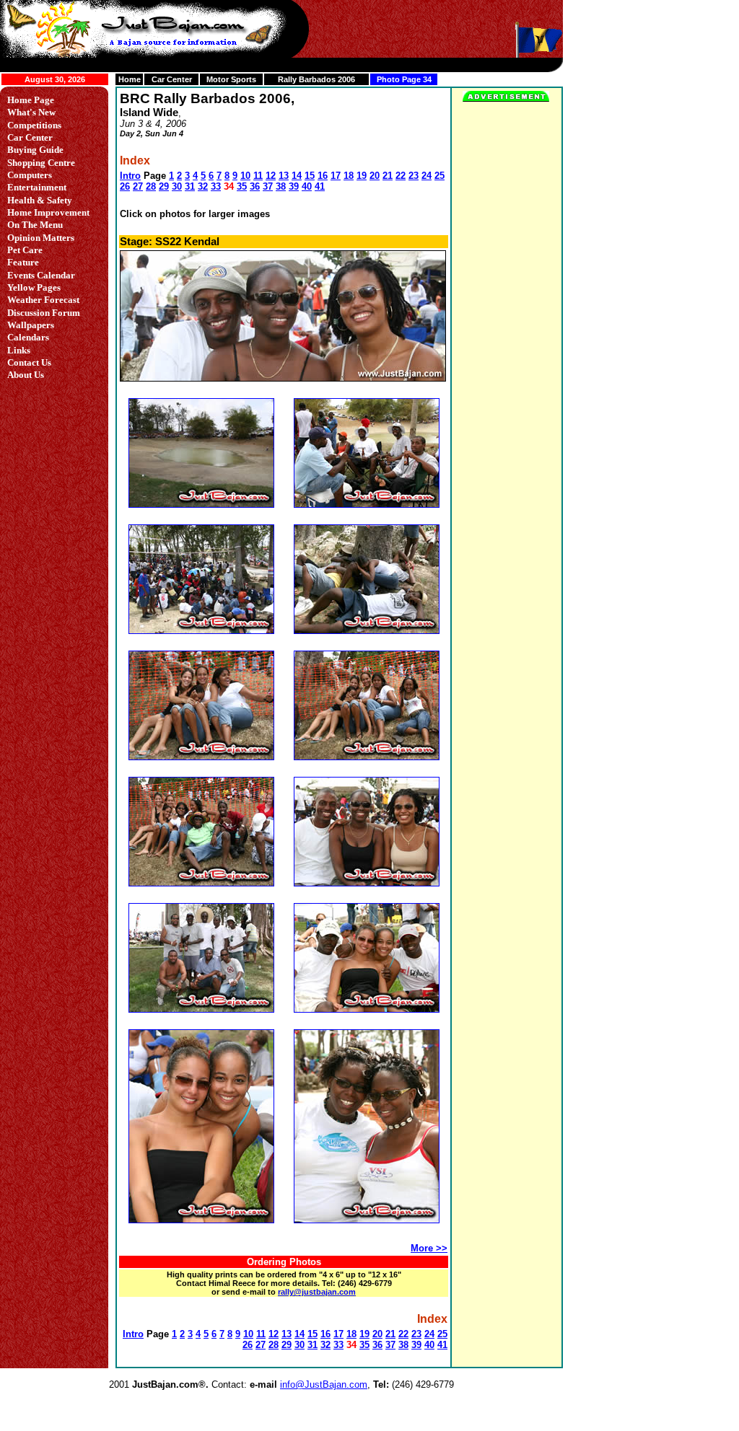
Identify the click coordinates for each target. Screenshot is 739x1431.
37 (268, 186)
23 (413, 175)
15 (310, 175)
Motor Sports (231, 79)
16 (323, 175)
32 (203, 186)
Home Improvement (48, 212)
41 (320, 186)
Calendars (28, 337)
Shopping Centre (41, 162)
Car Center (172, 79)
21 (387, 175)
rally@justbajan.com (317, 1291)
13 (284, 175)
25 (439, 175)
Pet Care (25, 250)
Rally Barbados (307, 79)
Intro (130, 175)
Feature (23, 262)
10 (245, 175)
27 (138, 186)
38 (281, 186)
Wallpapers (30, 325)
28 (151, 186)
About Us (25, 374)
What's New (31, 112)
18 (349, 175)
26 (125, 186)
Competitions (34, 125)
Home (129, 79)
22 (400, 175)
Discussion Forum (43, 312)
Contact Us (29, 362)
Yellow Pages (34, 287)
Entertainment (36, 187)
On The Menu (35, 224)
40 (307, 186)
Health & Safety (39, 200)
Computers (29, 174)
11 (258, 175)
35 (242, 186)
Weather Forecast (43, 299)
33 (216, 186)
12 (271, 175)
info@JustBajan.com (323, 1384)
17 (336, 175)
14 (297, 175)
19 (362, 175)
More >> (429, 1248)
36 (255, 186)
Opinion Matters (40, 237)
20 (375, 175)
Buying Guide (35, 149)
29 (164, 186)
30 (177, 186)
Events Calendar (41, 275)
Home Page (30, 99)
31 (190, 186)
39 (294, 186)
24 (426, 175)
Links (18, 350)
